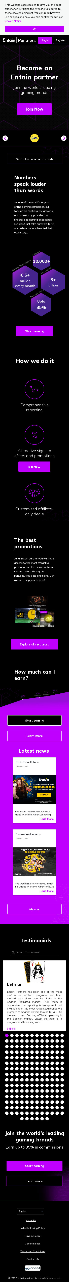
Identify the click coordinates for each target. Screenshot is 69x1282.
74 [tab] (12, 1068)
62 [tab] (12, 1063)
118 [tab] (52, 1085)
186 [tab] (47, 1118)
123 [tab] (17, 1091)
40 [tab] (22, 1052)
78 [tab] (32, 1068)
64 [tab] (22, 1063)
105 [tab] (47, 1080)
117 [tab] (47, 1085)
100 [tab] (22, 1080)
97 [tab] (7, 1080)
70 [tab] (52, 1063)
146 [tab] (12, 1102)
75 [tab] (17, 1068)
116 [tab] (42, 1085)
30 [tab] (32, 1046)
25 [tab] (7, 1046)
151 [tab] (37, 1102)
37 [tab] (7, 1052)
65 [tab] (27, 1063)
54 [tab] (32, 1057)
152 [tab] (42, 1102)
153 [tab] (47, 1102)
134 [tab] (12, 1096)
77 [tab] (27, 1068)
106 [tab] (52, 1080)
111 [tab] (17, 1085)
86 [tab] (12, 1074)
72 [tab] (62, 1063)
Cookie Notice (13, 21)
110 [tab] (12, 1085)
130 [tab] (52, 1091)
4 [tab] (22, 1035)
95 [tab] (57, 1074)
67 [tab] (37, 1063)
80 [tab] (42, 1068)
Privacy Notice (33, 1235)
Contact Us (32, 1259)
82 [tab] (52, 1068)
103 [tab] (37, 1080)
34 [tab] (52, 1046)
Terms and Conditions (32, 1251)
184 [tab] (37, 1118)
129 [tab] (47, 1091)
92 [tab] (42, 1074)
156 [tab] (62, 1102)
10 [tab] (52, 1035)
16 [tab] (22, 1041)
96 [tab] (62, 1074)
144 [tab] (62, 1096)
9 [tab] (47, 1035)
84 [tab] (62, 1068)
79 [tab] (37, 1068)
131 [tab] (57, 1091)
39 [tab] (17, 1052)
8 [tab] (42, 1035)
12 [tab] (62, 1035)
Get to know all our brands (34, 159)
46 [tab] (52, 1052)
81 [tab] (47, 1068)
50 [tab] (12, 1057)
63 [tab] (17, 1063)
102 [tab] (32, 1080)
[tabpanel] (34, 995)
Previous (6, 139)
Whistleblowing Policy (33, 1228)
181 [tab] (22, 1118)
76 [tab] (22, 1068)
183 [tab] (32, 1118)
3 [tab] (17, 1035)
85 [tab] (7, 1074)
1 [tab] (7, 1035)
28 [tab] (22, 1046)
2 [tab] (12, 1035)
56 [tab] (42, 1057)
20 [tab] (42, 1041)
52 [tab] (22, 1057)
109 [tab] (7, 1085)
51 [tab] (17, 1057)
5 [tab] (27, 1035)
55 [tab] (37, 1057)
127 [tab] (37, 1091)
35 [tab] (57, 1046)
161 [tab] (27, 1107)
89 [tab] (27, 1074)
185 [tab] (42, 1118)
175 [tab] (37, 1113)
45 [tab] (47, 1052)
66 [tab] (32, 1063)
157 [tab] (7, 1107)
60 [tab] (62, 1057)
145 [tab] (7, 1102)
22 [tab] (52, 1041)
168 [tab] (62, 1107)
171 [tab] (17, 1113)
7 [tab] (37, 1035)
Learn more (34, 736)
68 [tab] (42, 1063)
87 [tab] (17, 1074)
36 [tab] (62, 1046)
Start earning (34, 331)
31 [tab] (37, 1046)
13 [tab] (7, 1041)
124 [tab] (22, 1091)
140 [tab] (42, 1096)
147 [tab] (17, 1102)
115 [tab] (37, 1085)
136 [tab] (22, 1096)
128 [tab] (42, 1091)
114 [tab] (32, 1085)
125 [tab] (27, 1091)
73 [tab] (7, 1068)
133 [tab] (7, 1096)
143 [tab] (57, 1096)
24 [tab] (62, 1041)
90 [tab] (32, 1074)
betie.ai (11, 1028)
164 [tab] (42, 1107)
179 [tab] (57, 1113)
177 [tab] (47, 1113)
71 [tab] (57, 1063)
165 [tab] (47, 1107)
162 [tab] (32, 1107)
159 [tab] (17, 1107)
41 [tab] (27, 1052)
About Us (31, 1220)
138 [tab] (32, 1096)
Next (65, 139)
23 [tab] (57, 1041)
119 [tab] (57, 1085)
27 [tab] (17, 1046)
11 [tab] (57, 1035)
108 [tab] (62, 1080)
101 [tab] (27, 1080)
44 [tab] (42, 1052)
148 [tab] (22, 1102)
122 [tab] (12, 1091)
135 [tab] (17, 1096)
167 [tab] (57, 1107)
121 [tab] (7, 1091)
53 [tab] (27, 1057)
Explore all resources (34, 644)
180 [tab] (62, 1113)
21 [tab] (47, 1041)
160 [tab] (22, 1107)
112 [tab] (22, 1085)
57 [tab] (47, 1057)
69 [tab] (47, 1063)
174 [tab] (32, 1113)
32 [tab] (42, 1046)
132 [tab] (62, 1091)
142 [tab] (52, 1096)
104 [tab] (42, 1080)
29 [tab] (27, 1046)
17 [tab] (27, 1041)
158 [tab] (12, 1107)
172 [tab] (22, 1113)
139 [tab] (37, 1096)
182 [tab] (27, 1118)
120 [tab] (62, 1085)
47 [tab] (57, 1052)
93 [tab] (47, 1074)
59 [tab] (57, 1057)
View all (34, 909)
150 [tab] (32, 1102)
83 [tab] (57, 1068)
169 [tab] (7, 1113)
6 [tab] (32, 1035)
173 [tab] (27, 1113)
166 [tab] (52, 1107)
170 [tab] (12, 1113)
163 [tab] (37, 1107)
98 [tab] (12, 1080)
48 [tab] (62, 1052)
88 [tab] (22, 1074)
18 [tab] (32, 1041)
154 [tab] (52, 1102)
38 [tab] (12, 1052)
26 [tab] (12, 1046)
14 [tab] (12, 1041)
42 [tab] (32, 1052)
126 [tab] (32, 1091)
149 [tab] (27, 1102)
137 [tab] (27, 1096)
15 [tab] (17, 1041)
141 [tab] (47, 1096)
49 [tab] (7, 1057)
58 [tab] (52, 1057)
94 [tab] (52, 1074)
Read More (47, 819)
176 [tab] (42, 1113)
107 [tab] (57, 1080)
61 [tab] (7, 1063)
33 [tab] (47, 1046)
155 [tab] (57, 1102)
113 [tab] (27, 1085)
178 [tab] (52, 1113)
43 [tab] (37, 1052)
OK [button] (34, 28)
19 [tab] (37, 1041)
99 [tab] (17, 1080)
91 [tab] (37, 1074)
